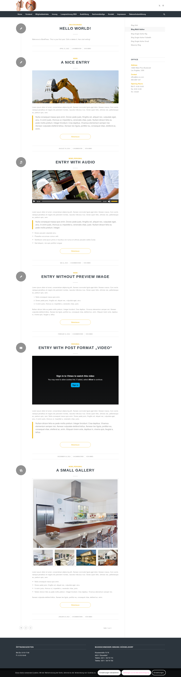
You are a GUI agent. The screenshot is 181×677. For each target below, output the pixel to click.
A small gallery (75, 470)
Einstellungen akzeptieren (109, 673)
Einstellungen (159, 673)
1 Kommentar (76, 48)
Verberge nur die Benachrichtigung (136, 673)
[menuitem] (20, 14)
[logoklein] (26, 5)
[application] (75, 201)
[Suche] (163, 14)
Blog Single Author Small (140, 41)
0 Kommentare (75, 263)
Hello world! (75, 28)
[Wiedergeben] (34, 201)
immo (89, 48)
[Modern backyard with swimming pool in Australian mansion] (86, 558)
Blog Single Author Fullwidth (141, 37)
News (75, 58)
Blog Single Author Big (139, 34)
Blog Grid (134, 25)
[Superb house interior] (64, 558)
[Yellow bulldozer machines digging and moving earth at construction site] (75, 86)
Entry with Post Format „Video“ (75, 348)
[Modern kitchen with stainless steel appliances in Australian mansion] (75, 513)
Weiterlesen (75, 136)
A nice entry (75, 62)
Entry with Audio (75, 162)
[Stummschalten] (109, 201)
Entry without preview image (75, 277)
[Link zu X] (159, 5)
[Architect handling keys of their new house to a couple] (75, 186)
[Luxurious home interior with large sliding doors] (108, 558)
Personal (78, 158)
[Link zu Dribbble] (163, 5)
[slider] (115, 201)
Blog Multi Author (138, 29)
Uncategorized (75, 25)
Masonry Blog (136, 45)
